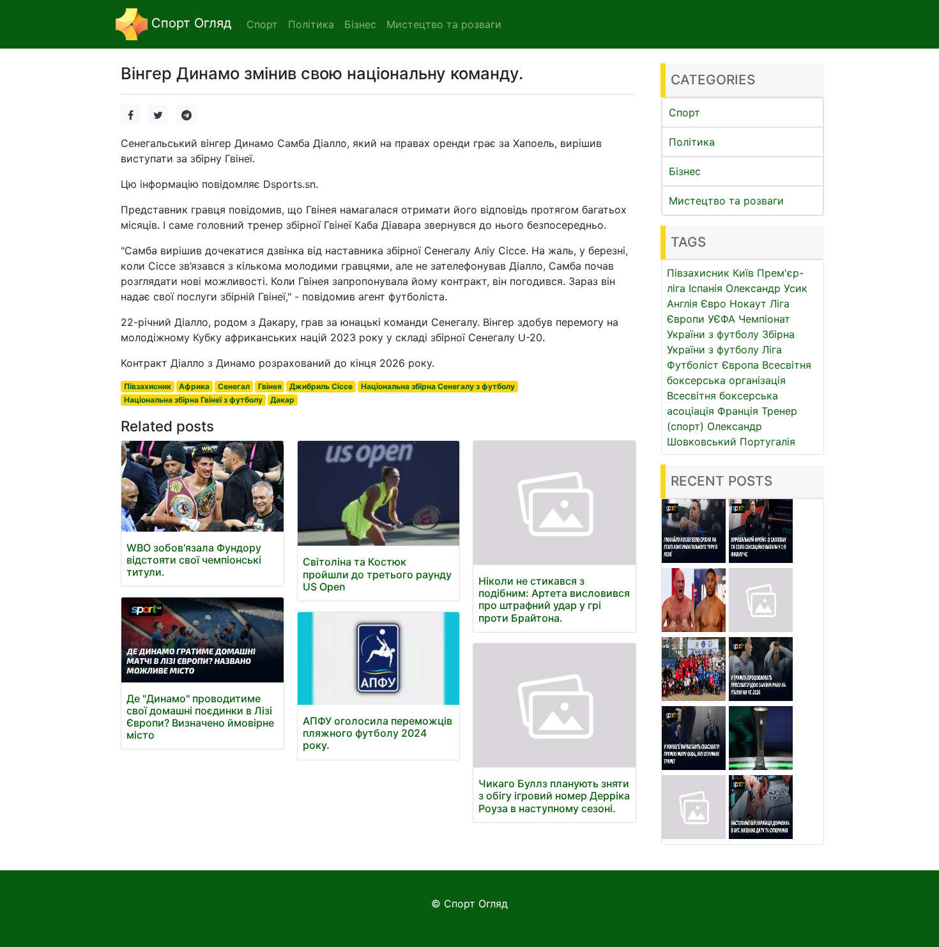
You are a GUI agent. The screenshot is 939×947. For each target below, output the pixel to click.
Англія (682, 303)
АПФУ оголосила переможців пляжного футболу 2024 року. (377, 732)
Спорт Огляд (189, 23)
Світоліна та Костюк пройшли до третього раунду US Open (377, 573)
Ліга (772, 349)
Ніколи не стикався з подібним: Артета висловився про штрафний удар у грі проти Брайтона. (554, 599)
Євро (713, 303)
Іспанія (705, 288)
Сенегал (234, 386)
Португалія (767, 441)
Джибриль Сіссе (321, 386)
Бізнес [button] (360, 24)
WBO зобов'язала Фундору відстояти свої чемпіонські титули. (193, 559)
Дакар (282, 399)
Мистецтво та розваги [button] (443, 24)
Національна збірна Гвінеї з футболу (193, 399)
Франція (737, 410)
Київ (743, 272)
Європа (740, 364)
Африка (194, 386)
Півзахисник (147, 386)
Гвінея (270, 386)
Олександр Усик (766, 288)
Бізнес (685, 171)
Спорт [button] (262, 24)
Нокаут (748, 303)
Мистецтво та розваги (726, 200)
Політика (692, 141)
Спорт (684, 112)
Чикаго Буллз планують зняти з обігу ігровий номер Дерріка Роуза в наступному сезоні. (554, 795)
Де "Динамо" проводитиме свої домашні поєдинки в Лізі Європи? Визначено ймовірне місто (200, 717)
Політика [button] (311, 24)
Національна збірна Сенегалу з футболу (438, 386)
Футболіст (693, 364)
